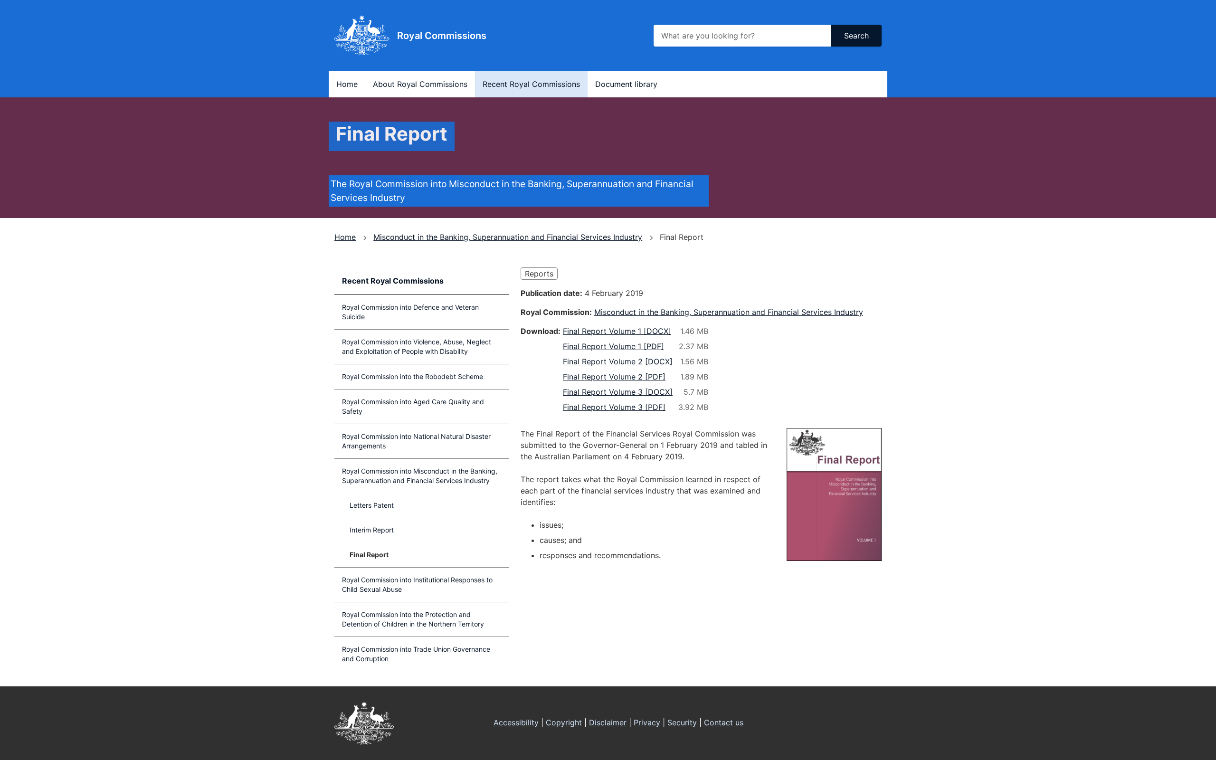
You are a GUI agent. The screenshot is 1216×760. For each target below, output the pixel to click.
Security (682, 722)
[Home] (362, 35)
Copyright (564, 722)
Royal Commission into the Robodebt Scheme (412, 376)
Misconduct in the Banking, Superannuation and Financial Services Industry (507, 237)
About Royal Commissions (420, 84)
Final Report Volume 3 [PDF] (614, 407)
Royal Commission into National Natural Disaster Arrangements (416, 441)
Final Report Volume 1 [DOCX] (617, 331)
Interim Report (372, 530)
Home (347, 84)
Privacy (647, 722)
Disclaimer (608, 722)
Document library (626, 84)
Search (856, 35)
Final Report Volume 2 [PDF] (614, 376)
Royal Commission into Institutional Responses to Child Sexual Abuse (417, 584)
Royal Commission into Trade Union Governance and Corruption (416, 654)
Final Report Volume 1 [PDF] (613, 346)
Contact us (723, 722)
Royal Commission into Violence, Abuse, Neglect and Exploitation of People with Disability (416, 346)
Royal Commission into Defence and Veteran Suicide (410, 312)
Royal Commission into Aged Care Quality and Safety (413, 406)
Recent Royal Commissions (531, 84)
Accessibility (516, 722)
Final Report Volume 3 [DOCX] (618, 392)
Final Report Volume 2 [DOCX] (618, 361)
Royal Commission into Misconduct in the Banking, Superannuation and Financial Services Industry (419, 475)
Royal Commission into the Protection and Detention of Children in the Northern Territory (413, 619)
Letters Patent (372, 505)
